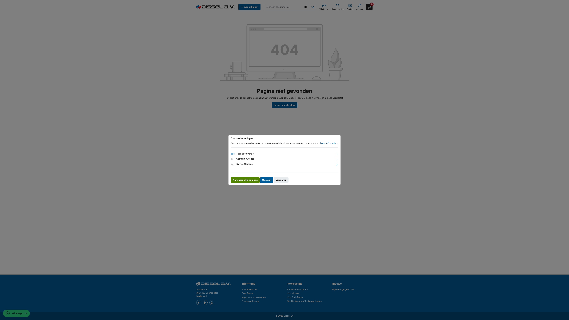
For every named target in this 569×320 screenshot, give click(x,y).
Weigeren (281, 180)
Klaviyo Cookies (244, 164)
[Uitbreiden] (336, 153)
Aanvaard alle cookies (245, 180)
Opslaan (266, 180)
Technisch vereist (245, 153)
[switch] (233, 159)
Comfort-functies (245, 158)
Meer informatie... (329, 143)
